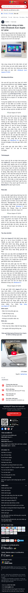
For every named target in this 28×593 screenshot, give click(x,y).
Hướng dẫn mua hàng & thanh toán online (11, 465)
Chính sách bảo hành (6, 488)
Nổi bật (5, 17)
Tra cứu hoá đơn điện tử (7, 469)
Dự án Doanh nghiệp (6, 457)
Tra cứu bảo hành (5, 472)
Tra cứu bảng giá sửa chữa (8, 474)
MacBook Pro (14, 140)
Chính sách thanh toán (7, 510)
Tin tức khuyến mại (6, 460)
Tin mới (10, 17)
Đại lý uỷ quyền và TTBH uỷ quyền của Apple (13, 467)
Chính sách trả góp (6, 493)
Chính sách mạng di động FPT (9, 500)
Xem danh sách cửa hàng (12, 414)
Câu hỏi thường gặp (6, 477)
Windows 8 (19, 206)
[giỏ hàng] (25, 2)
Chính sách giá (5, 512)
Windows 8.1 (17, 282)
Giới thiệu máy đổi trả (6, 462)
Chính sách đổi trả (5, 490)
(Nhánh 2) (7, 441)
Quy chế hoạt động (6, 455)
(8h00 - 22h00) (8, 445)
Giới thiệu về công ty (6, 452)
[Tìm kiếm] (25, 6)
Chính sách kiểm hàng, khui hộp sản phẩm (12, 495)
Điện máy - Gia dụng (18, 17)
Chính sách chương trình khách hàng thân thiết (13, 507)
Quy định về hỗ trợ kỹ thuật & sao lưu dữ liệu (12, 505)
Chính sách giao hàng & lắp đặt (9, 498)
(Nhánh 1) (6, 437)
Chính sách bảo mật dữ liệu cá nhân (10, 502)
